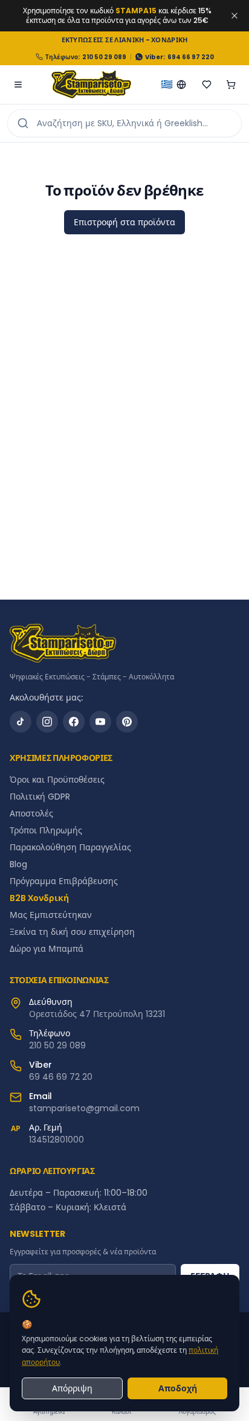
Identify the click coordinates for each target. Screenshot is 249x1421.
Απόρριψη (72, 1388)
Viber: (155, 57)
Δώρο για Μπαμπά (46, 949)
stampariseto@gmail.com (84, 1108)
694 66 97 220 (190, 57)
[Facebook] (74, 722)
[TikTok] (20, 722)
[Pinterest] (127, 722)
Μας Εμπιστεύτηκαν (51, 915)
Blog (18, 864)
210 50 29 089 (104, 57)
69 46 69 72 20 (60, 1077)
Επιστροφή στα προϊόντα (124, 222)
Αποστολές (31, 813)
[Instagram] (47, 722)
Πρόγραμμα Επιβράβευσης (64, 881)
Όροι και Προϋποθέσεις (57, 780)
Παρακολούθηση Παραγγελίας (70, 847)
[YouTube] (100, 722)
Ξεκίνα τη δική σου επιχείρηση (72, 932)
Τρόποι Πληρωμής (46, 830)
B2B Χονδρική (39, 898)
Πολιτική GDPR (40, 797)
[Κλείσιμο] (234, 15)
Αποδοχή (177, 1388)
